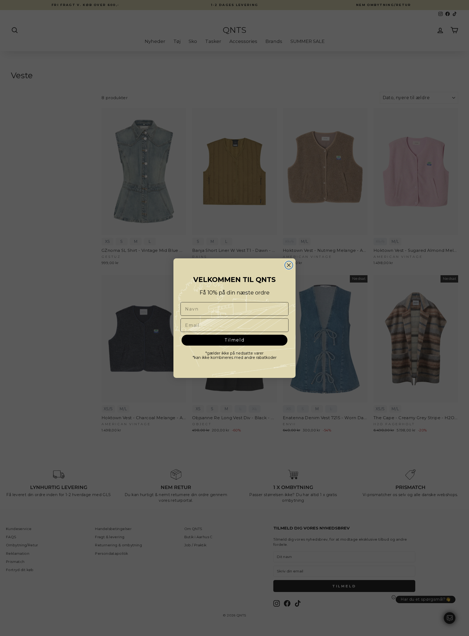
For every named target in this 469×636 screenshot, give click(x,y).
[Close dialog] (289, 265)
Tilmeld (234, 340)
